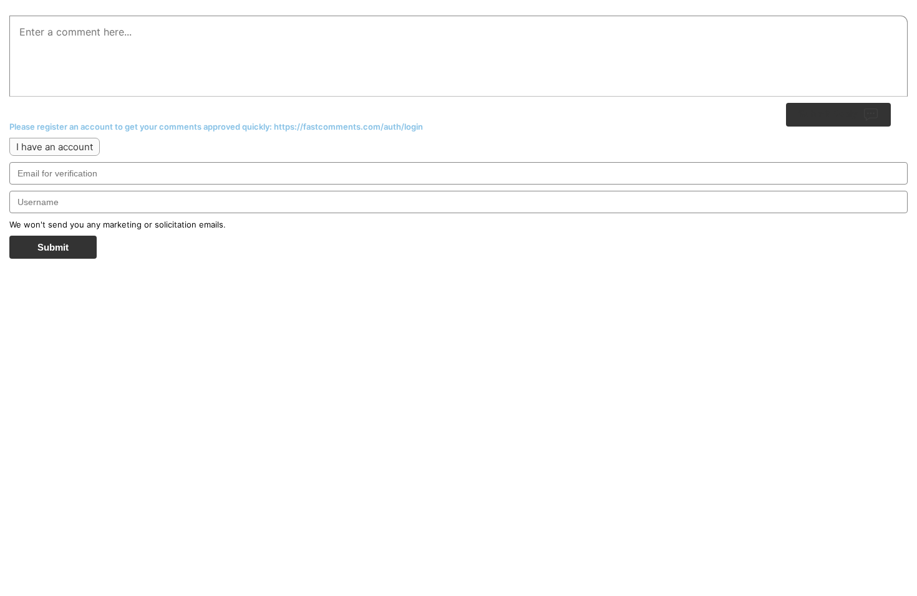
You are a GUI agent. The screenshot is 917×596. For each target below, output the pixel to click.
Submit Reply (827, 113)
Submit (53, 247)
